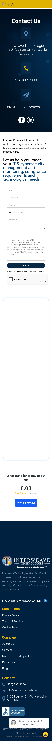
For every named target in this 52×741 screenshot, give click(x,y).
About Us (8, 644)
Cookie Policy (10, 627)
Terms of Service (12, 621)
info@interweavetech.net (22, 690)
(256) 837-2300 (16, 684)
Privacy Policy (10, 615)
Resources (8, 662)
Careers (7, 650)
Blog (5, 668)
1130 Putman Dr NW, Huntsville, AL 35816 (27, 698)
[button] (47, 4)
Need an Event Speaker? (17, 656)
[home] (8, 4)
